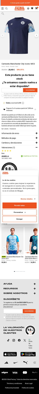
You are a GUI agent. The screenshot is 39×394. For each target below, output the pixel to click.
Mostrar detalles (27, 199)
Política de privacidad (12, 388)
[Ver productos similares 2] (15, 271)
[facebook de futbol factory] (19, 340)
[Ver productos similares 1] (14, 271)
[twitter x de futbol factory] (24, 340)
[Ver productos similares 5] (20, 271)
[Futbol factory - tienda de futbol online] (19, 8)
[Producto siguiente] (35, 248)
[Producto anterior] (4, 248)
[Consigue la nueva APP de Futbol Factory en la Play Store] (28, 354)
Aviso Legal (28, 383)
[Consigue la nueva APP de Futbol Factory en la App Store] (10, 354)
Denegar (19, 219)
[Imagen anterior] (2, 35)
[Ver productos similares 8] (24, 271)
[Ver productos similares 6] (21, 271)
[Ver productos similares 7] (23, 271)
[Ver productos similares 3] (17, 271)
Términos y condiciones (14, 383)
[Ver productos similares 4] (18, 271)
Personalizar (18, 212)
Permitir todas (19, 205)
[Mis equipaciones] (28, 8)
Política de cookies (28, 388)
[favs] (32, 8)
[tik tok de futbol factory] (8, 340)
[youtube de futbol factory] (30, 344)
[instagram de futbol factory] (13, 340)
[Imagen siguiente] (36, 35)
